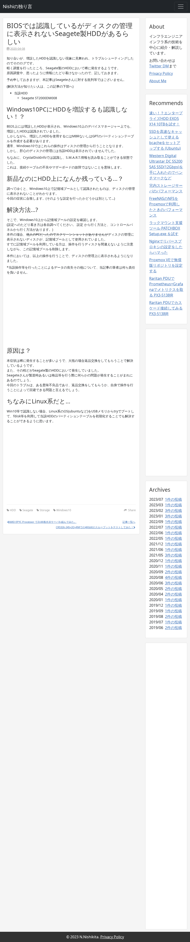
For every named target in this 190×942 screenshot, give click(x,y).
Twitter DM (159, 66)
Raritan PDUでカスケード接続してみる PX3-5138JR (166, 308)
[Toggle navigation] (180, 6)
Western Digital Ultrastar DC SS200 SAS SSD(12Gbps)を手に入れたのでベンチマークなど (166, 167)
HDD (13, 510)
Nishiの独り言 (17, 6)
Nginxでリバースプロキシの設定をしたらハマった (166, 247)
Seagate (27, 510)
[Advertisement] (71, 309)
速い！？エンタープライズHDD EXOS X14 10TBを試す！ (166, 118)
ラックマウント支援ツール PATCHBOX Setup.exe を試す (166, 228)
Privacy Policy (161, 73)
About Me (157, 80)
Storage (45, 510)
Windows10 (63, 510)
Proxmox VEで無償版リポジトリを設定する (166, 265)
